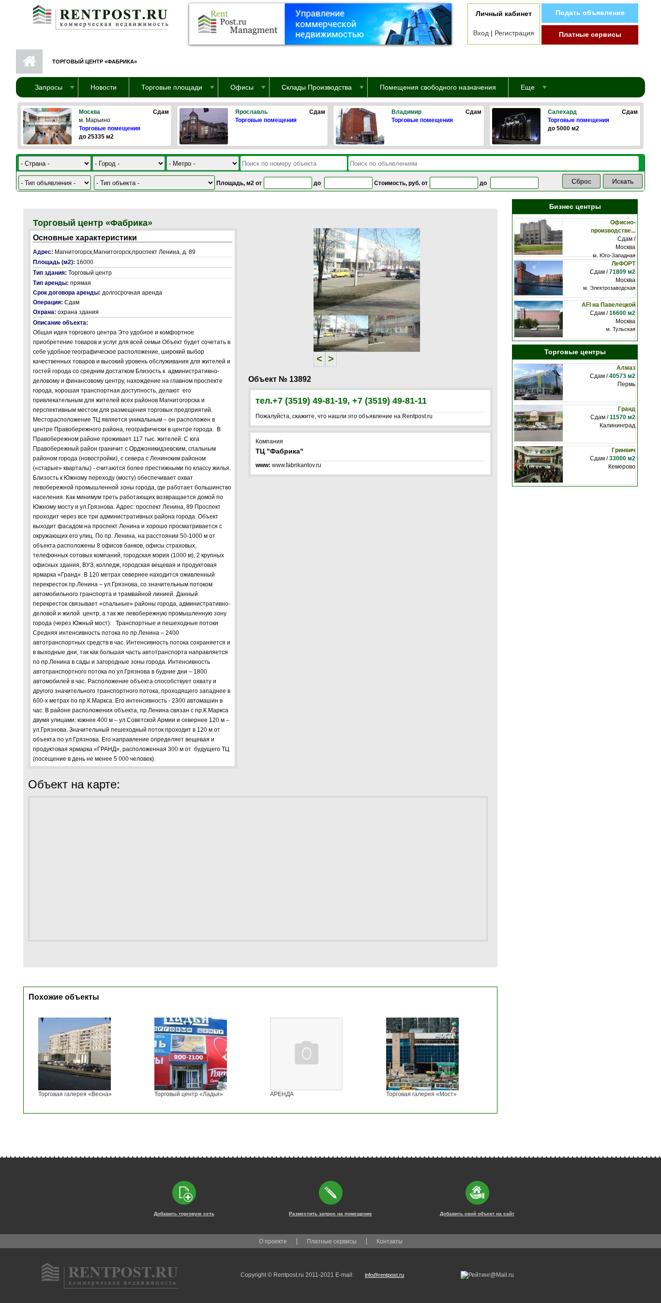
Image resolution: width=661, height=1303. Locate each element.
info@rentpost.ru (384, 1275)
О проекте (273, 1241)
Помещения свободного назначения (438, 87)
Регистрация (514, 33)
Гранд (626, 409)
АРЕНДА (282, 1094)
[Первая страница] (95, 15)
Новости (103, 87)
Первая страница (29, 61)
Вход (481, 33)
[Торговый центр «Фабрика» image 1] (367, 271)
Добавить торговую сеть (184, 1213)
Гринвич (623, 450)
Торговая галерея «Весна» (75, 1094)
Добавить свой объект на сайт (477, 1213)
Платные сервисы (590, 34)
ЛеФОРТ (623, 263)
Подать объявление (590, 12)
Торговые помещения (109, 128)
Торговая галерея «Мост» (421, 1094)
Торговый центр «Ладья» (188, 1094)
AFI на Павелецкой (608, 304)
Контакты (389, 1241)
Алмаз (625, 367)
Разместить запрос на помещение (330, 1213)
